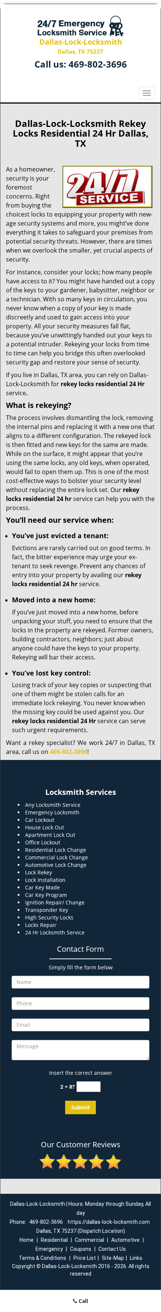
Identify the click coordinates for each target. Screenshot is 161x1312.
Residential (54, 1240)
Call (82, 1300)
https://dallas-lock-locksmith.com (109, 1222)
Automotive (125, 1240)
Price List (84, 1258)
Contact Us (112, 1249)
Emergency (49, 1249)
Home (26, 1240)
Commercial (89, 1240)
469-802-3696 (98, 64)
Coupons (80, 1249)
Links (136, 1258)
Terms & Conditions (42, 1258)
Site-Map (113, 1258)
